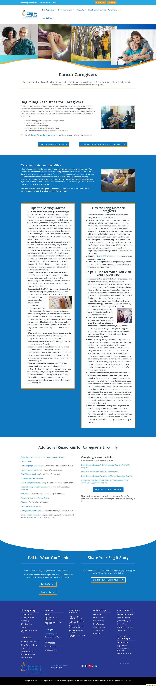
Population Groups (27, 651)
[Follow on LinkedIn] (96, 666)
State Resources (26, 658)
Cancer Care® (26, 461)
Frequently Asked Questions (123, 649)
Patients (80, 10)
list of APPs (102, 256)
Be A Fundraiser (98, 624)
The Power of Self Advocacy (51, 618)
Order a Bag (25, 621)
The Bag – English (27, 614)
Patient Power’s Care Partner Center (35, 498)
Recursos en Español (28, 654)
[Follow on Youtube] (92, 666)
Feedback (24, 627)
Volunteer (96, 633)
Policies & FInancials (124, 653)
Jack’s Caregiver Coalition (31, 515)
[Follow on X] (86, 666)
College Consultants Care (31, 510)
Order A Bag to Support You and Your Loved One (103, 144)
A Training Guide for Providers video (76, 626)
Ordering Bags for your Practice (77, 636)
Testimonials (121, 630)
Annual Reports (122, 642)
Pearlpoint (25, 493)
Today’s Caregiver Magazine (32, 478)
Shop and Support (99, 630)
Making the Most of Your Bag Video (53, 623)
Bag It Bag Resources (28, 642)
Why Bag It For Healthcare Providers (76, 617)
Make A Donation (99, 618)
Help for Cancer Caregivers (32, 470)
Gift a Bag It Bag (26, 624)
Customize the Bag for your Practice (77, 622)
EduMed (24, 502)
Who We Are (113, 10)
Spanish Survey (48, 592)
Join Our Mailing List (124, 621)
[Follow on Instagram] (89, 666)
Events (130, 614)
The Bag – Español (27, 618)
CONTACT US (123, 663)
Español (55, 3)
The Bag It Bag (48, 10)
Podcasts (130, 627)
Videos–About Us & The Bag (29, 631)
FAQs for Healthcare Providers (76, 631)
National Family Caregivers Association (36, 487)
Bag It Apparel (122, 646)
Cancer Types (25, 648)
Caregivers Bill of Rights (53, 637)
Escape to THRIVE (51, 650)
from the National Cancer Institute (43, 457)
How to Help (47, 18)
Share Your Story (99, 627)
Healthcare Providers (97, 10)
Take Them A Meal (28, 474)
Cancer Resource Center (29, 645)
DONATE (112, 3)
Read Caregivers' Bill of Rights (53, 144)
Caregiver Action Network (31, 506)
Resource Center (65, 10)
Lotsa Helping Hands (29, 465)
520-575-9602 (45, 3)
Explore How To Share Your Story (108, 579)
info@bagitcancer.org (29, 3)
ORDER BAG (100, 3)
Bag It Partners (98, 621)
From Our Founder (123, 618)
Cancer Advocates (51, 647)
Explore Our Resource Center (108, 489)
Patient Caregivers (51, 634)
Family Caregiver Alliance (31, 482)
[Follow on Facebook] (82, 666)
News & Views (122, 624)
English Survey (47, 584)
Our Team (120, 627)
